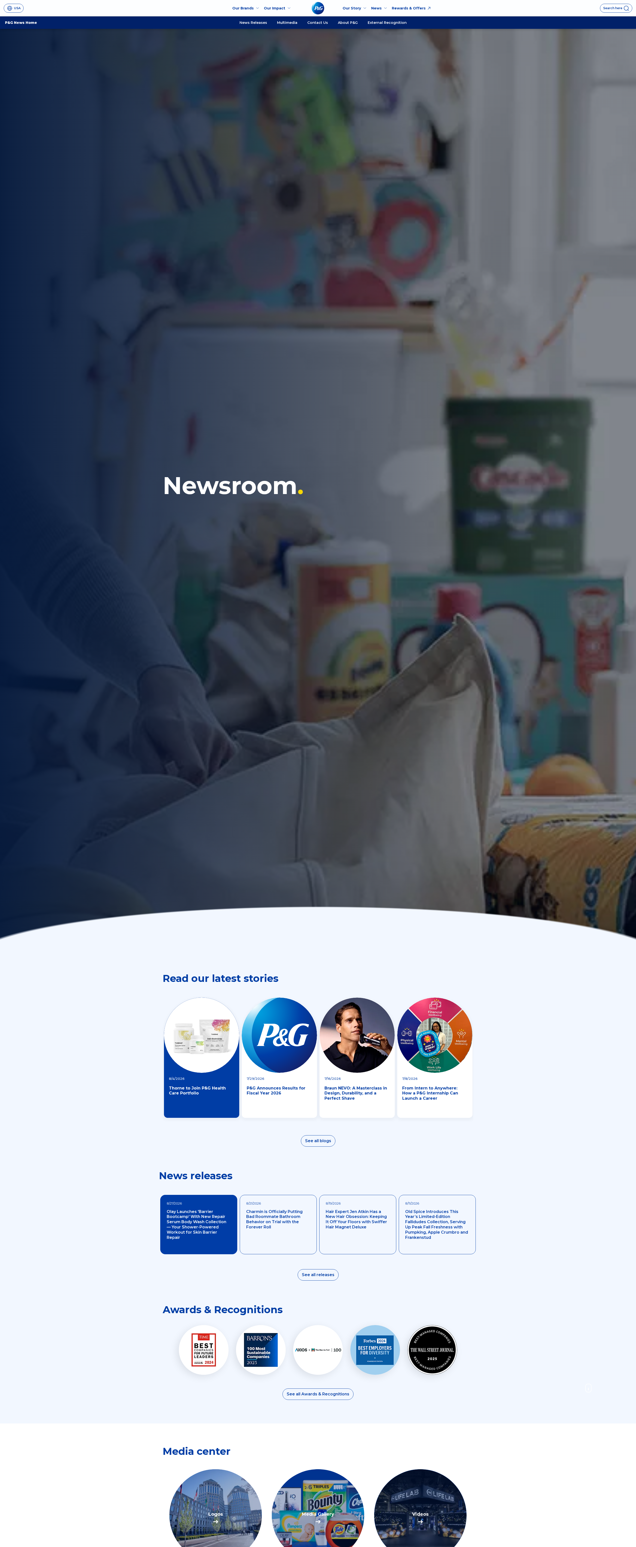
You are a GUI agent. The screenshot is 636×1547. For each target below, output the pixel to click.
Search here (612, 8)
